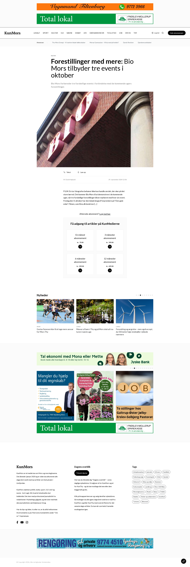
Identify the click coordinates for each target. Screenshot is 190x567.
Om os (128, 33)
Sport (46, 33)
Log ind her (105, 214)
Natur (156, 492)
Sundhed (162, 497)
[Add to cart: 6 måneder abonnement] (80, 270)
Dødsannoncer (97, 33)
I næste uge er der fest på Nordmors (140, 332)
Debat (78, 33)
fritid (158, 477)
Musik (149, 492)
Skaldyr (135, 497)
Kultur (54, 33)
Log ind (156, 33)
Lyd (85, 33)
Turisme (136, 502)
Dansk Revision (119, 42)
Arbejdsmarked (138, 472)
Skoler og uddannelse (148, 497)
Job (120, 33)
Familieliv (166, 472)
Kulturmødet (137, 487)
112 (62, 33)
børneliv (149, 472)
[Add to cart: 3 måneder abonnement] (110, 247)
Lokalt (37, 33)
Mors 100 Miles (159, 487)
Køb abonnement (176, 33)
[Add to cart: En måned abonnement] (80, 247)
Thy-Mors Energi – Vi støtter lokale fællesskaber (59, 42)
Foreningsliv (150, 477)
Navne (69, 33)
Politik (162, 492)
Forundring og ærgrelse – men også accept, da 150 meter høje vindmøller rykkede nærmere (101, 332)
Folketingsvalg (138, 477)
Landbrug (148, 487)
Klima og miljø (147, 482)
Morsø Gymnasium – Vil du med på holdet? (95, 42)
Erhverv (157, 472)
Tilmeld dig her (81, 473)
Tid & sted (111, 33)
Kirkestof (136, 482)
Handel (165, 477)
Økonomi (145, 502)
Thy (135, 33)
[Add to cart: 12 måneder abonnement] (110, 270)
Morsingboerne (138, 492)
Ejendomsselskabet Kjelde (138, 42)
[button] (136, 295)
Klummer (158, 482)
